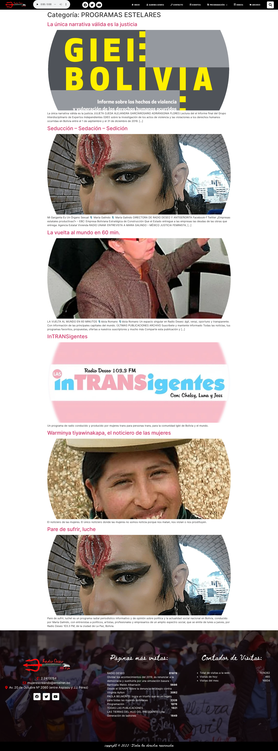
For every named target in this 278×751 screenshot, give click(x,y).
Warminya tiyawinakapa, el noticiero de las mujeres (109, 433)
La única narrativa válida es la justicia (92, 24)
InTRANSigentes (67, 336)
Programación (115, 704)
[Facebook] (85, 5)
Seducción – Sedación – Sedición (87, 128)
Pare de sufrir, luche (71, 529)
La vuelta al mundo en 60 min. (83, 232)
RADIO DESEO (116, 673)
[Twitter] (92, 5)
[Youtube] (99, 5)
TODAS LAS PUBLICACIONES (125, 707)
